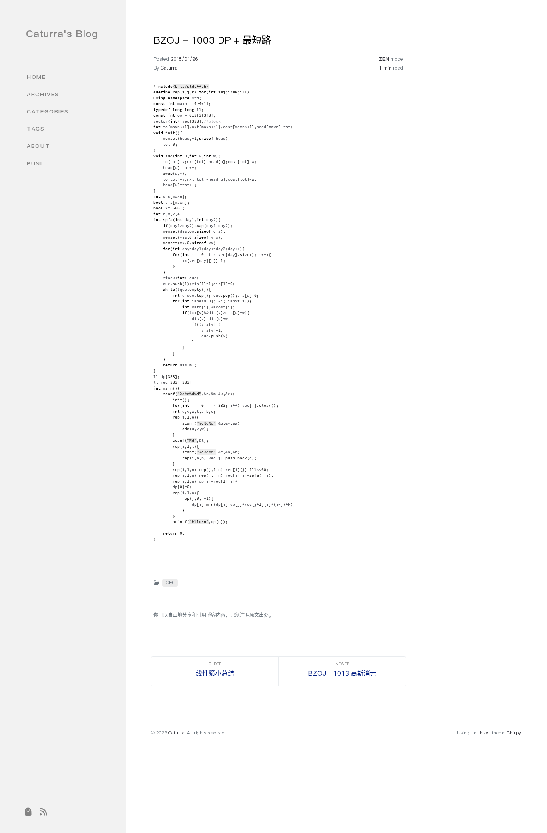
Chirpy (514, 732)
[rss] (43, 812)
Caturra (169, 68)
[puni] (28, 812)
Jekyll (485, 732)
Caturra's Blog (62, 33)
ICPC (170, 582)
